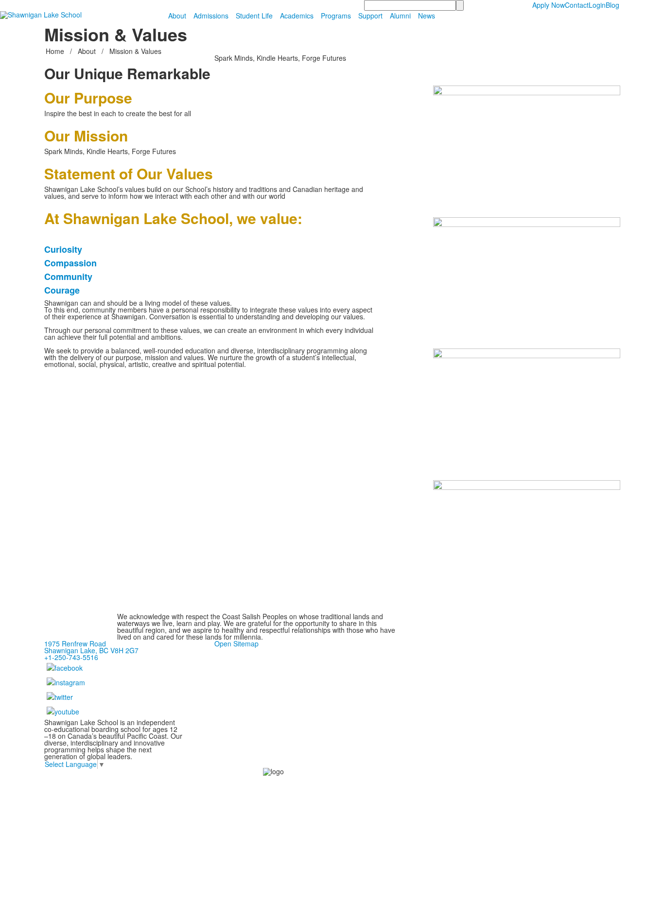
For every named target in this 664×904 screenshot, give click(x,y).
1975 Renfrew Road (75, 643)
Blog (612, 5)
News (426, 15)
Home (56, 51)
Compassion (70, 263)
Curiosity (63, 249)
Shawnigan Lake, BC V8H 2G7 (91, 650)
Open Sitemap (236, 643)
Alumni (400, 15)
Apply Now (548, 5)
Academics (297, 15)
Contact (577, 5)
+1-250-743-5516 (71, 657)
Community (68, 276)
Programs (336, 15)
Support (370, 15)
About (177, 15)
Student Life (254, 15)
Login (597, 5)
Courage (62, 290)
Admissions (210, 15)
